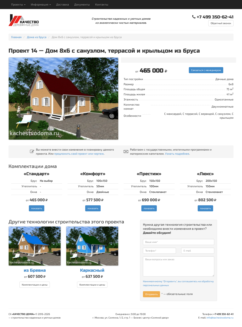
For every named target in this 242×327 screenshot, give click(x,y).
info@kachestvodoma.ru (220, 317)
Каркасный (92, 270)
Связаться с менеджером (206, 70)
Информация (40, 4)
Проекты (17, 4)
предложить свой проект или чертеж (79, 153)
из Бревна (35, 270)
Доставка (62, 4)
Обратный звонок (221, 23)
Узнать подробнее (177, 153)
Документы (82, 4)
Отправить (151, 294)
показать (36, 208)
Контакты (101, 4)
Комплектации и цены (34, 284)
